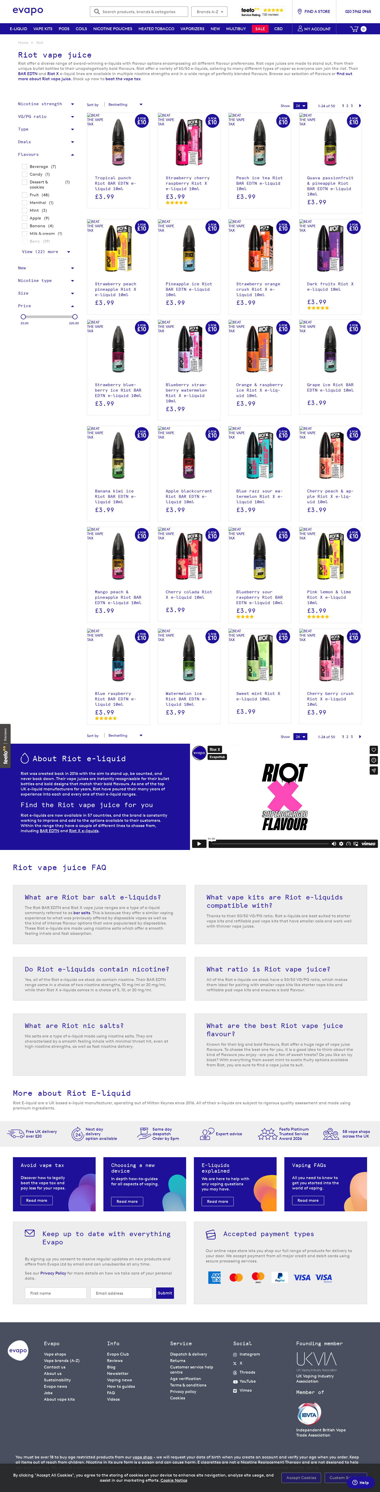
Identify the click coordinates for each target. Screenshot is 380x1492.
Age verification (185, 1378)
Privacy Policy (53, 1273)
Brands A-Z (207, 11)
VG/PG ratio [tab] (32, 116)
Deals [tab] (24, 141)
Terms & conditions (188, 1385)
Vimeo (246, 1390)
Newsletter (117, 1373)
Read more (36, 1200)
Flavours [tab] (28, 154)
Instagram (250, 1354)
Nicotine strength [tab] (40, 103)
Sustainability (57, 1379)
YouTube (248, 1381)
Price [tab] (24, 305)
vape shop (143, 1457)
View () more (40, 251)
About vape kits (59, 1399)
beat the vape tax (123, 78)
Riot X (53, 73)
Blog (111, 1367)
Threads (247, 1372)
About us (53, 1373)
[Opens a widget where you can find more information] (360, 1483)
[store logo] (28, 12)
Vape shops (55, 1354)
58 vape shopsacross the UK (356, 1134)
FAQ (111, 1392)
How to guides (121, 1386)
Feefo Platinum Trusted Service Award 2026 (294, 1134)
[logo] (18, 1359)
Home (23, 42)
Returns (177, 1360)
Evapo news (55, 1386)
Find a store (317, 11)
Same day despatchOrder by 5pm (166, 1134)
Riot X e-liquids (83, 830)
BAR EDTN (28, 73)
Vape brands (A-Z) (62, 1360)
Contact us (54, 1367)
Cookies (177, 1398)
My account (317, 29)
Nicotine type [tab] (35, 280)
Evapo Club (118, 1354)
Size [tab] (23, 293)
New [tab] (22, 267)
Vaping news (119, 1379)
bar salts (81, 912)
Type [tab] (23, 129)
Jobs (48, 1392)
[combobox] (139, 11)
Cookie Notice (174, 1480)
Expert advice (229, 1133)
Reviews (115, 1360)
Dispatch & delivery (188, 1354)
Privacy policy (183, 1391)
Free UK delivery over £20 (41, 1134)
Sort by (92, 104)
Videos (113, 1399)
